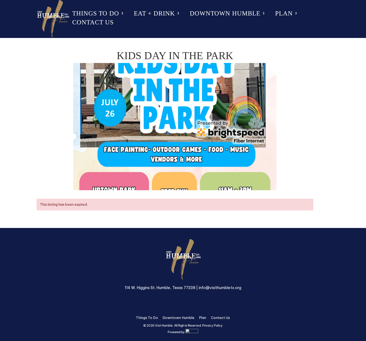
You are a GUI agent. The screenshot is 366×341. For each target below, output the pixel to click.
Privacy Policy (212, 325)
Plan (284, 14)
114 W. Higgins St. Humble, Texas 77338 (160, 287)
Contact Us (93, 23)
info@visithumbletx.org (220, 287)
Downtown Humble (225, 14)
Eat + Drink (154, 14)
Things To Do (95, 14)
